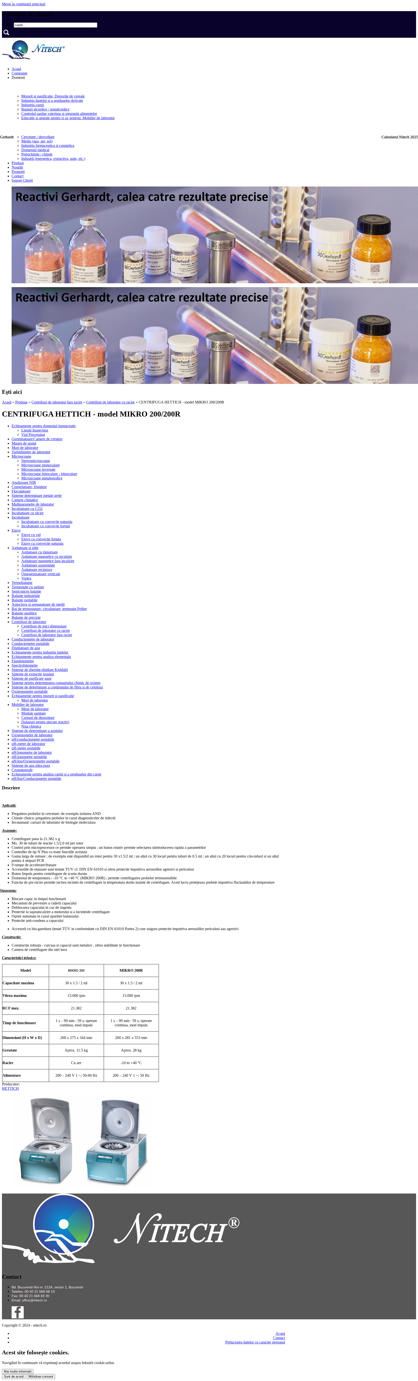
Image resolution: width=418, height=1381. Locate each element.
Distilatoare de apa (26, 648)
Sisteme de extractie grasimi (33, 674)
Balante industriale (26, 596)
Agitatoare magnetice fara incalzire (47, 561)
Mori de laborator (25, 448)
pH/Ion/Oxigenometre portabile (36, 761)
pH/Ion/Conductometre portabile (36, 778)
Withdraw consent (40, 1376)
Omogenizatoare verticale (40, 574)
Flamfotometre (23, 661)
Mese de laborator (35, 709)
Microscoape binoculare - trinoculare (49, 474)
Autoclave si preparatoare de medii (38, 604)
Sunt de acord (13, 1376)
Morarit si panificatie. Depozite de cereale (53, 96)
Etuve (16, 530)
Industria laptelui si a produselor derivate (52, 100)
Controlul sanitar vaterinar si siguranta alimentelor (59, 114)
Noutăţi (17, 167)
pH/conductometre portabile (33, 739)
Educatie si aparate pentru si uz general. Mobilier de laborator (68, 118)
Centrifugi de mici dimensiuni (44, 626)
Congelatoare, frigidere (29, 487)
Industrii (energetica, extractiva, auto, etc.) (53, 159)
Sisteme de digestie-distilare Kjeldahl (40, 670)
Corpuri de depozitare (37, 718)
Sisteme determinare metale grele (37, 495)
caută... (8, 25)
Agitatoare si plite (25, 548)
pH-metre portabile (26, 748)
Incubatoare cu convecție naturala (46, 522)
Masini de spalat (24, 443)
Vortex (26, 578)
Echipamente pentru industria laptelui (40, 652)
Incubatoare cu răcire (28, 513)
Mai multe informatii (17, 1371)
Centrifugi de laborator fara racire (56, 402)
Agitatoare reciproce (36, 569)
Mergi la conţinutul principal (23, 4)
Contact (17, 176)
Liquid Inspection (34, 430)
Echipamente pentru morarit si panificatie (43, 696)
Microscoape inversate (38, 469)
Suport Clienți (22, 180)
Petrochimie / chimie (36, 154)
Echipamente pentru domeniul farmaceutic (44, 426)
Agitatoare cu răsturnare (39, 552)
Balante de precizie (26, 617)
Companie (19, 73)
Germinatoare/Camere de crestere (37, 439)
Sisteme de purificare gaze (32, 678)
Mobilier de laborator (28, 704)
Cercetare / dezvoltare (37, 137)
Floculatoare (21, 491)
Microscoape (21, 456)
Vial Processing (33, 435)
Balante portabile (24, 600)
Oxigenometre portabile (30, 691)
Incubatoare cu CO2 (27, 509)
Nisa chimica (31, 726)
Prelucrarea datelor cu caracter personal (255, 1342)
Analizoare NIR (24, 482)
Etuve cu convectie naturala (42, 543)
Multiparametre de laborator (33, 504)
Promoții (18, 172)
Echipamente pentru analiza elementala (41, 657)
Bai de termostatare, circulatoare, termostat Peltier (49, 609)
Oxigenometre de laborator (32, 735)
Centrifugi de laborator (29, 622)
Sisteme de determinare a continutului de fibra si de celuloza (57, 687)
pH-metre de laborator (28, 744)
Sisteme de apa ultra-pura (31, 765)
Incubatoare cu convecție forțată (45, 526)
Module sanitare (33, 713)
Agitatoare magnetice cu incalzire (46, 556)
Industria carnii (32, 105)
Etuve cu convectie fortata (41, 539)
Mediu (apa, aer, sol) (36, 141)
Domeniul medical (35, 150)
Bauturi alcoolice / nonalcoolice (45, 109)
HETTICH (10, 1088)
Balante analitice (24, 613)
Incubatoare (21, 517)
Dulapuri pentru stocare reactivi (45, 722)
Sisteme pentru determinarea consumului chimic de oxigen (56, 683)
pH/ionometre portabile (29, 757)
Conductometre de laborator (33, 639)
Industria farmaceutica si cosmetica (47, 145)
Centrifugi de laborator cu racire (110, 402)
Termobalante (22, 583)
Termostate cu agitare (28, 587)
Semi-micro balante (26, 591)
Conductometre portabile (30, 644)
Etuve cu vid (31, 535)
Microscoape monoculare (40, 465)
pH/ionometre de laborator (32, 752)
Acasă (16, 69)
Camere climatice (25, 500)
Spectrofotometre (25, 665)
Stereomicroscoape (35, 461)
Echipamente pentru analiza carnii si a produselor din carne (56, 774)
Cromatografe (22, 770)
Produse (18, 163)
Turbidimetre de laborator (31, 452)
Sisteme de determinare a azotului (37, 731)
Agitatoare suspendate (38, 565)
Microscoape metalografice (41, 478)
